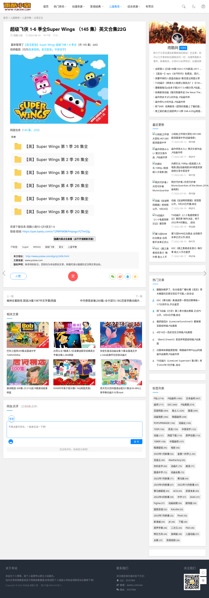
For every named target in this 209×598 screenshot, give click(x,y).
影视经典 (95, 6)
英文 (61, 246)
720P (159, 429)
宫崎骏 (176, 533)
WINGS (37, 246)
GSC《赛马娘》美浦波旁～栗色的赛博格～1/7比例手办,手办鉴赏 (178, 302)
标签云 (149, 6)
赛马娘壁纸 (161, 490)
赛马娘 (182, 478)
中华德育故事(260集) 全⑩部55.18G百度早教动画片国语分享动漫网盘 (120, 300)
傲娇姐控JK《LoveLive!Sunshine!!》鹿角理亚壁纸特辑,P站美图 (179, 323)
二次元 (176, 527)
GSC (172, 404)
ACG (177, 490)
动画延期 (175, 503)
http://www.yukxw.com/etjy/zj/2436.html (47, 256)
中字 (181, 496)
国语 (193, 410)
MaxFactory (177, 460)
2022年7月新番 (164, 478)
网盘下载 (175, 435)
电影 (175, 447)
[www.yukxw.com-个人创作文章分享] (17, 9)
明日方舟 (160, 533)
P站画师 (175, 398)
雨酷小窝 (34, 585)
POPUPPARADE (164, 423)
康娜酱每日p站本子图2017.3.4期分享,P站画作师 (179, 87)
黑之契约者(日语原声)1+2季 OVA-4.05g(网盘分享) (180, 111)
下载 (183, 521)
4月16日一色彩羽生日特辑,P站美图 (174, 332)
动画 (159, 435)
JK (172, 521)
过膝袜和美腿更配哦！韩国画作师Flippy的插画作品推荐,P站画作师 (179, 352)
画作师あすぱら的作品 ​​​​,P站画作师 (172, 97)
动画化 (185, 423)
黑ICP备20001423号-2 (51, 585)
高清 (173, 429)
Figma (159, 503)
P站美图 (187, 404)
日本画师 (193, 398)
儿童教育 (114, 6)
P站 (159, 398)
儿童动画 (192, 533)
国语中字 (160, 472)
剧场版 (190, 503)
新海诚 (159, 521)
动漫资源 (77, 6)
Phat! (182, 515)
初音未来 (192, 490)
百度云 (159, 460)
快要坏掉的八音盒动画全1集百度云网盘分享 (177, 78)
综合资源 (133, 6)
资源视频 (173, 540)
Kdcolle (177, 509)
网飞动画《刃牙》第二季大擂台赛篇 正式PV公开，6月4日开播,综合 (179, 312)
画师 (159, 404)
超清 (190, 466)
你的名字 (160, 466)
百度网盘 (161, 410)
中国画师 (176, 441)
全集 (158, 540)
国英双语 (160, 509)
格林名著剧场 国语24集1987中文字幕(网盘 (31, 300)
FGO (190, 527)
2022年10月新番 (188, 484)
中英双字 (189, 429)
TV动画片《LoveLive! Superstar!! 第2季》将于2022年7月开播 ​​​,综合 (179, 362)
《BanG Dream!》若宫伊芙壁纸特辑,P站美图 (179, 341)
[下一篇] (205, 273)
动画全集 (177, 472)
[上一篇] (4, 273)
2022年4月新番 (164, 496)
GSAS (195, 496)
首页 (45, 6)
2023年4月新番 (164, 484)
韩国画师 (179, 416)
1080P (160, 441)
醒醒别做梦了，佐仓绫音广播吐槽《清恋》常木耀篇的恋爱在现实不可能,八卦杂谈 (179, 291)
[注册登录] (203, 7)
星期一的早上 (186, 453)
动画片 (176, 466)
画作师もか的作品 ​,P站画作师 (170, 101)
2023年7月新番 (164, 515)
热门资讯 (59, 6)
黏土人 (178, 410)
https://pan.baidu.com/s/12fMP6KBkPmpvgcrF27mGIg (56, 231)
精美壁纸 (160, 447)
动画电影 (161, 416)
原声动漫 (193, 435)
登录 (11, 418)
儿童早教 (26, 17)
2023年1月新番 (164, 453)
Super (25, 246)
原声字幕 (160, 527)
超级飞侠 (49, 246)
